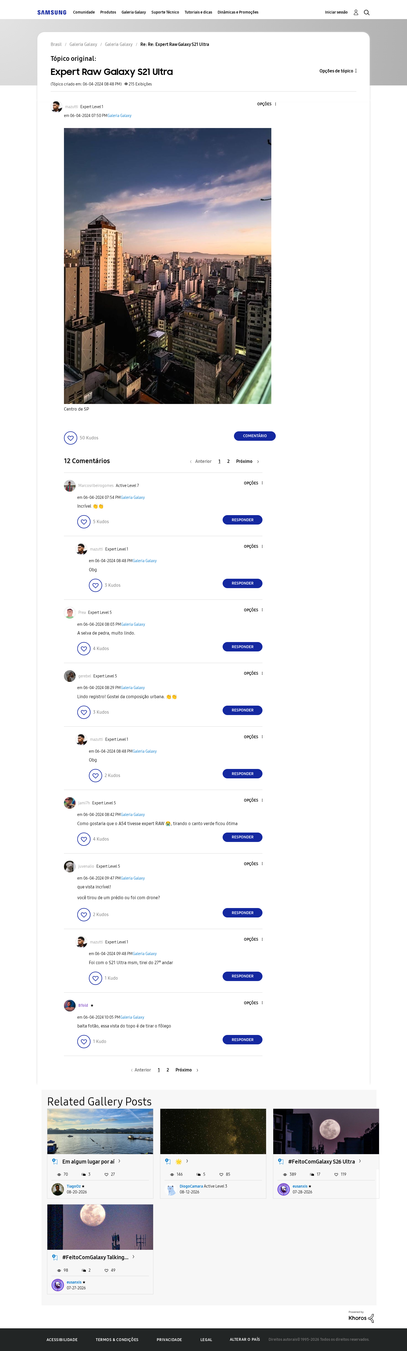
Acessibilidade (62, 1339)
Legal (206, 1339)
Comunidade (84, 12)
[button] (266, 104)
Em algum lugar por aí (88, 1161)
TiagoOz (74, 1186)
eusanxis (300, 1186)
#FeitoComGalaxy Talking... (95, 1257)
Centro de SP (77, 409)
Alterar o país (245, 1339)
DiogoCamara (191, 1186)
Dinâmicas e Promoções (238, 12)
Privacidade (169, 1339)
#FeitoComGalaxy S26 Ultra (321, 1161)
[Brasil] (51, 12)
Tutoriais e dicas (198, 12)
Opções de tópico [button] (336, 71)
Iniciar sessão (336, 12)
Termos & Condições (117, 1339)
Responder (243, 520)
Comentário (255, 436)
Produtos (108, 12)
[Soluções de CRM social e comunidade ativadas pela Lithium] (361, 1316)
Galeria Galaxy (134, 12)
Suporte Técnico (165, 12)
